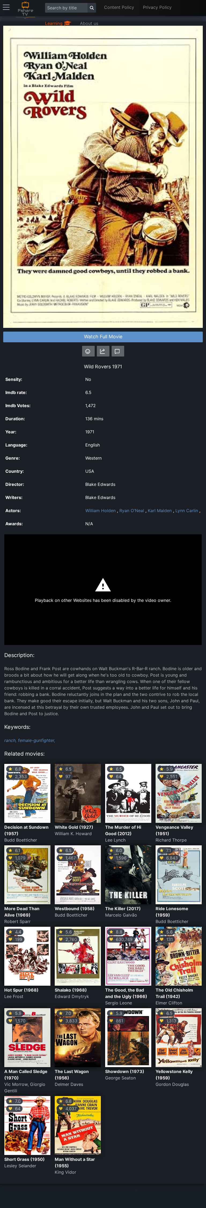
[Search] (91, 8)
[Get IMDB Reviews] (88, 351)
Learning (54, 23)
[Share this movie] (103, 351)
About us (89, 23)
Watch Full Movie (103, 336)
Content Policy (119, 7)
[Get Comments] (118, 351)
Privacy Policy (157, 7)
